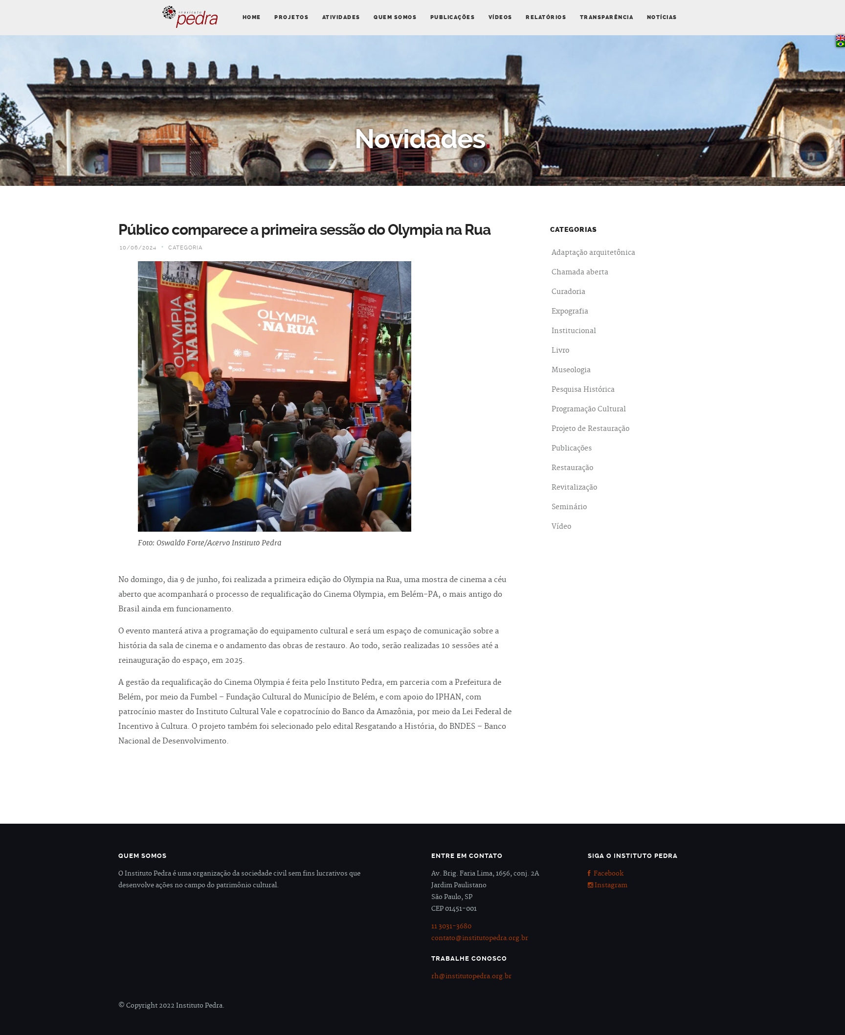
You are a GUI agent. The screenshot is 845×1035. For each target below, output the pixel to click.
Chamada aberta (580, 272)
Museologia (571, 370)
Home (252, 17)
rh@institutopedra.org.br (471, 976)
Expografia (570, 311)
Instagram (610, 885)
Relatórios (546, 17)
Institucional (574, 331)
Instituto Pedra (190, 17)
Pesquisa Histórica (583, 389)
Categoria (185, 248)
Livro (560, 350)
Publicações (452, 17)
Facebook (607, 874)
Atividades (341, 17)
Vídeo (561, 526)
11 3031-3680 (451, 926)
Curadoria (568, 292)
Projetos (291, 17)
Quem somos (395, 17)
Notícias (662, 17)
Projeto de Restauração (590, 429)
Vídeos (500, 17)
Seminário (569, 507)
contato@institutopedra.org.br (479, 938)
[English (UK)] (840, 38)
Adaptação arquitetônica (593, 252)
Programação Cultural (589, 409)
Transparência (607, 17)
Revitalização (574, 487)
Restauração (572, 468)
